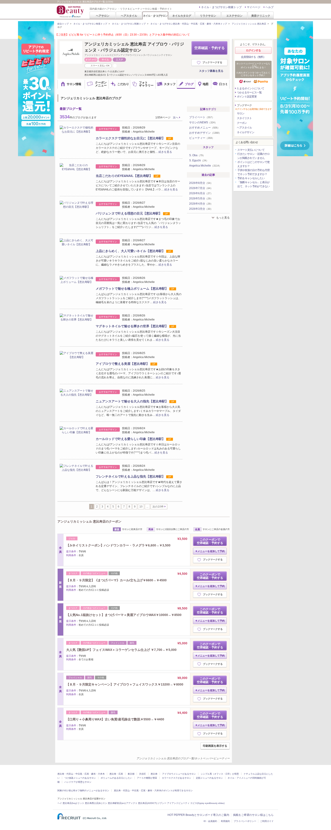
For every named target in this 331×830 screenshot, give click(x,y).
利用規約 (225, 821)
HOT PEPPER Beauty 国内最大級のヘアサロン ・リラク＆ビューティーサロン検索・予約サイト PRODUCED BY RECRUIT (71, 11)
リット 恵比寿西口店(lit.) (89, 803)
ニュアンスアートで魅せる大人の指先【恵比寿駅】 (132, 401)
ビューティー (201, 138)
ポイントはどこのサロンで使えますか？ (253, 164)
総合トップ (63, 24)
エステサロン (234, 15)
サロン (240, 113)
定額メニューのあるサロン (209, 778)
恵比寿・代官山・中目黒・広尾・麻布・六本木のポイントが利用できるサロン (153, 790)
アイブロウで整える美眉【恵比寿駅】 (122, 363)
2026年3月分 (201, 208)
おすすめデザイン (205, 132)
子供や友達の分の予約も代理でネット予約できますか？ (253, 172)
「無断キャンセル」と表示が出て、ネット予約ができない (253, 184)
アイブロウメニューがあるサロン (179, 774)
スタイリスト (244, 118)
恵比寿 (154, 774)
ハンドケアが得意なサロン (77, 782)
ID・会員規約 (210, 821)
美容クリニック (260, 15)
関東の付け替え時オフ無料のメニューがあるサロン (83, 790)
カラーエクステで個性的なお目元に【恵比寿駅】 (130, 138)
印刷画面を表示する (215, 745)
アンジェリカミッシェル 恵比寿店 (249, 24)
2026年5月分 (201, 198)
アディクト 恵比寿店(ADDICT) (141, 803)
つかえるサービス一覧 (249, 92)
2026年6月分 (201, 193)
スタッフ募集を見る (211, 70)
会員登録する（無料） (253, 57)
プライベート (201, 117)
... (147, 506)
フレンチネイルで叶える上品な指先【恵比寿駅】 (130, 476)
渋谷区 (142, 774)
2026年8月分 (201, 183)
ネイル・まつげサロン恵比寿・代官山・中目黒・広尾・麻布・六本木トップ (188, 24)
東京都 (131, 774)
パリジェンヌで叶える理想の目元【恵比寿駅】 (129, 213)
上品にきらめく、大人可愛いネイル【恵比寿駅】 (130, 251)
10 (141, 506)
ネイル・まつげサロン (155, 15)
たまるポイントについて (250, 88)
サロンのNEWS (203, 122)
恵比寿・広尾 (116, 774)
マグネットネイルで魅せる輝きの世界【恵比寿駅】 (132, 326)
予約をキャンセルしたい (251, 178)
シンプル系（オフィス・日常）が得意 (220, 774)
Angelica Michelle (205, 165)
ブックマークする (212, 62)
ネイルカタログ (181, 15)
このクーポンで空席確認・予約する (210, 541)
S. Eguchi (199, 160)
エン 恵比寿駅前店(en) (114, 803)
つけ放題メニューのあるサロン (80, 778)
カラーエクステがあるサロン (176, 778)
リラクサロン (208, 15)
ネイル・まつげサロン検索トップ (221, 7)
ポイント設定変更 (247, 96)
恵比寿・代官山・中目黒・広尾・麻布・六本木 (81, 774)
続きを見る (165, 151)
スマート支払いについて (251, 149)
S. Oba (197, 155)
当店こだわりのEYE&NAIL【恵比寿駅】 (124, 176)
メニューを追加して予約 (211, 551)
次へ (175, 117)
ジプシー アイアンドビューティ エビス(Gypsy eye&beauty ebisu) (190, 803)
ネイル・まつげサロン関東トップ (129, 24)
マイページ (253, 7)
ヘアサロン (102, 15)
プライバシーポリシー (245, 821)
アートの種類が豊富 (147, 778)
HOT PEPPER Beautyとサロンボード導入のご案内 (198, 814)
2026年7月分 (201, 188)
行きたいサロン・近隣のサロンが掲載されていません (253, 156)
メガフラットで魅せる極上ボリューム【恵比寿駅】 (132, 288)
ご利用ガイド (267, 821)
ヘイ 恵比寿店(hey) (67, 803)
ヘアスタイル (129, 15)
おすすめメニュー (204, 127)
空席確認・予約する (209, 48)
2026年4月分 (201, 203)
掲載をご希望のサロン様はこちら (253, 814)
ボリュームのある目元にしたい (116, 778)
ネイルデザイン (245, 132)
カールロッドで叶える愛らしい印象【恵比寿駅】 (130, 439)
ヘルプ (269, 7)
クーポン (242, 122)
